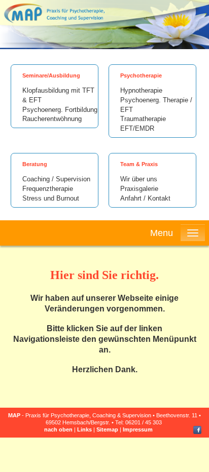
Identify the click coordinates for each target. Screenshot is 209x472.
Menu (161, 233)
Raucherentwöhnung (52, 119)
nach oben (58, 429)
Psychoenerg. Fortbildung (59, 109)
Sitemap (107, 429)
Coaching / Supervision (56, 179)
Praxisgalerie (139, 188)
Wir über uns (138, 179)
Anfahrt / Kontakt (145, 198)
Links (84, 429)
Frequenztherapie (47, 188)
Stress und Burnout (50, 198)
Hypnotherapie (141, 90)
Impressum (138, 429)
